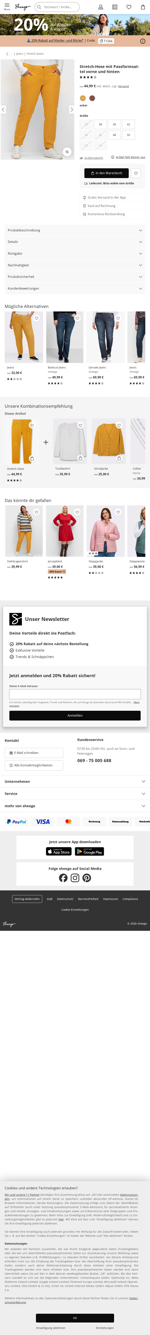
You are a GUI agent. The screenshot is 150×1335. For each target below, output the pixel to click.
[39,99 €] (24, 531)
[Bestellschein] (115, 7)
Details (13, 242)
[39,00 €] (65, 531)
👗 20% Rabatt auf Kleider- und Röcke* (55, 40)
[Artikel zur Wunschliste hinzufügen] (136, 173)
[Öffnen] (143, 41)
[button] (7, 7)
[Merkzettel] (129, 7)
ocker (83, 105)
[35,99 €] (70, 441)
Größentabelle (93, 158)
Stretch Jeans (35, 53)
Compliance (130, 899)
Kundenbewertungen (23, 288)
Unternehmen (17, 781)
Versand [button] (123, 86)
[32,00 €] (24, 337)
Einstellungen (105, 1328)
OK (75, 1318)
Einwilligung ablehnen (50, 1328)
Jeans (19, 53)
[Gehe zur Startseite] (23, 7)
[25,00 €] (109, 441)
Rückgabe (15, 253)
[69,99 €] (105, 337)
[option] (83, 98)
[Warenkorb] (143, 7)
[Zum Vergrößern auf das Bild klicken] (67, 152)
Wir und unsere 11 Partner (22, 1195)
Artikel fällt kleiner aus (130, 157)
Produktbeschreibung (24, 230)
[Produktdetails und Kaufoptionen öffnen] (32, 458)
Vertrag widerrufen (27, 899)
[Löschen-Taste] (75, 7)
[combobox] (63, 7)
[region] (75, 1258)
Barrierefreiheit (88, 899)
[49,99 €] (65, 337)
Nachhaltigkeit (18, 265)
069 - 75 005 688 (94, 760)
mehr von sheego (20, 805)
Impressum (110, 899)
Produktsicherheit (21, 277)
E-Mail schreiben (24, 754)
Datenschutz (65, 899)
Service (11, 793)
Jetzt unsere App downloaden (75, 841)
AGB (49, 899)
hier (61, 1219)
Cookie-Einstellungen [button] (75, 909)
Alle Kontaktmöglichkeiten (33, 765)
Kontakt (12, 740)
